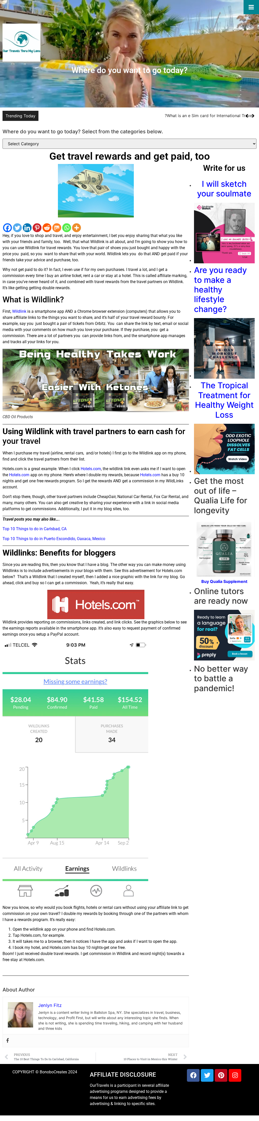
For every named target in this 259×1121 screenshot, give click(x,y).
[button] (253, 115)
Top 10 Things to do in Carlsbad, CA (35, 528)
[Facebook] (7, 227)
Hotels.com (91, 468)
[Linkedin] (27, 227)
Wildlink (19, 311)
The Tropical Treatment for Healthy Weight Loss (224, 399)
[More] (76, 227)
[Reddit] (46, 227)
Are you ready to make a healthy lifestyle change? (220, 289)
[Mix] (56, 227)
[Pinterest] (37, 227)
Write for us (224, 168)
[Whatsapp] (66, 227)
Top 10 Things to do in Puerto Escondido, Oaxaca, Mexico (54, 538)
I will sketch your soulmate (224, 188)
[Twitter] (17, 227)
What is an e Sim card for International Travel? (209, 115)
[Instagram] (235, 1075)
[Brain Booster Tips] (224, 575)
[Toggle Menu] (251, 7)
